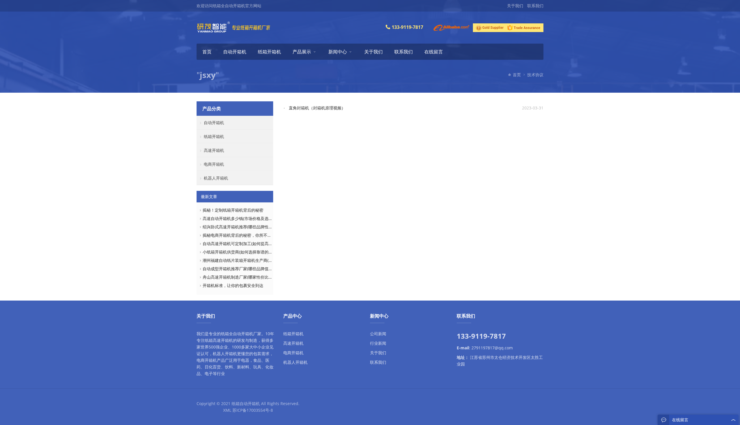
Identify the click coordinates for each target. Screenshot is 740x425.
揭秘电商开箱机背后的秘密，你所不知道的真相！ (247, 235)
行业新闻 (378, 343)
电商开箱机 (214, 164)
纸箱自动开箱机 (246, 403)
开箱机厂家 (251, 333)
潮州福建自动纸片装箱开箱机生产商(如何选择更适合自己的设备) (260, 260)
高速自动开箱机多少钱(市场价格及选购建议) (242, 218)
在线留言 (433, 52)
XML (227, 410)
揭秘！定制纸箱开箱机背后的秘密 (233, 210)
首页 (207, 52)
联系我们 (535, 5)
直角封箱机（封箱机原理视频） (317, 108)
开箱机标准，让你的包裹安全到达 (233, 285)
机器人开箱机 (216, 178)
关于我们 (515, 5)
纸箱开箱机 (269, 52)
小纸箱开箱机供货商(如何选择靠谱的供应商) (242, 252)
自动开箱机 (234, 52)
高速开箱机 (214, 150)
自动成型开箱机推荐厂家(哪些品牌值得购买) (242, 268)
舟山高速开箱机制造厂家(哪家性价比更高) (240, 277)
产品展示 (302, 52)
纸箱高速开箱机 (219, 340)
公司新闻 (378, 333)
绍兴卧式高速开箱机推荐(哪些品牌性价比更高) (244, 227)
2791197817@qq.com (492, 348)
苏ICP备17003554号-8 (252, 410)
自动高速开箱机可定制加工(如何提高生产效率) (244, 243)
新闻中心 (337, 52)
